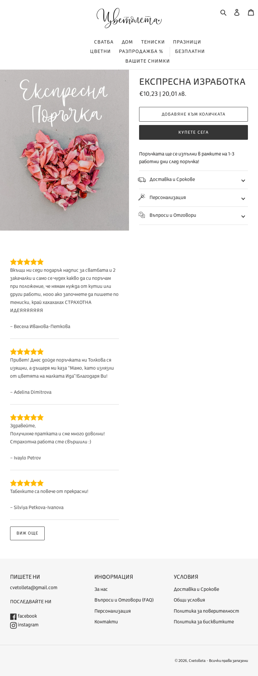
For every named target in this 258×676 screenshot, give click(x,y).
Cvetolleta (197, 660)
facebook (27, 616)
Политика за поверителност (206, 611)
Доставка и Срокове (172, 179)
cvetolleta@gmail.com (33, 588)
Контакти (106, 622)
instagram (28, 625)
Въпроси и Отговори (172, 215)
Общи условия (189, 600)
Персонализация (167, 197)
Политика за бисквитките (204, 622)
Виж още (27, 533)
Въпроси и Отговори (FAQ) (124, 600)
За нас (101, 589)
